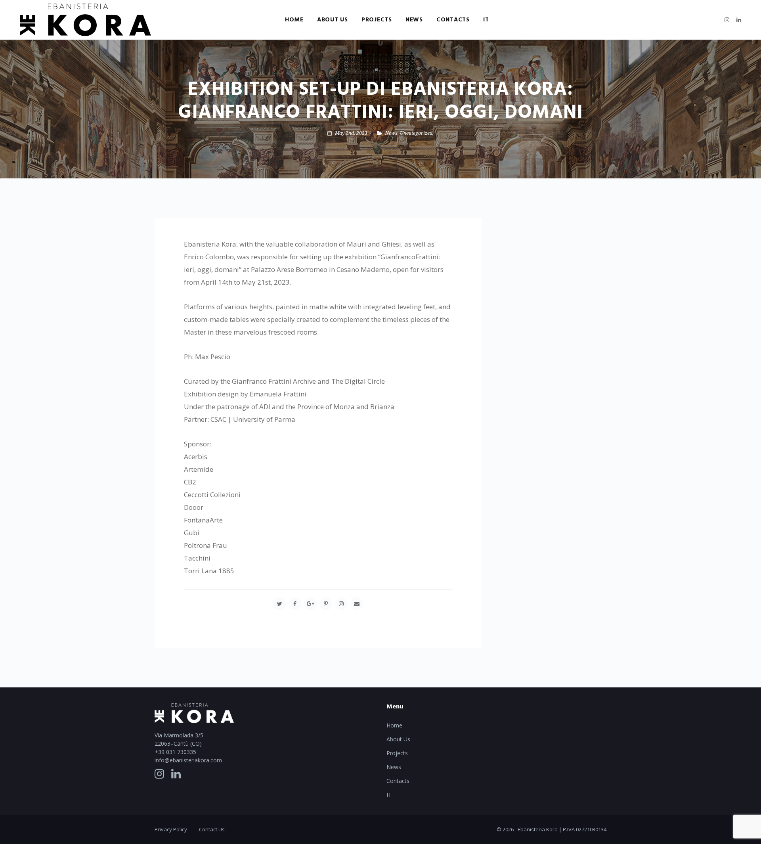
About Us (332, 20)
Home (294, 20)
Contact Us (212, 829)
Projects (376, 20)
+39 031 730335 (175, 752)
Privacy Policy (171, 829)
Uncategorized (416, 133)
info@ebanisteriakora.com (188, 760)
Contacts (453, 20)
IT (486, 20)
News (414, 20)
